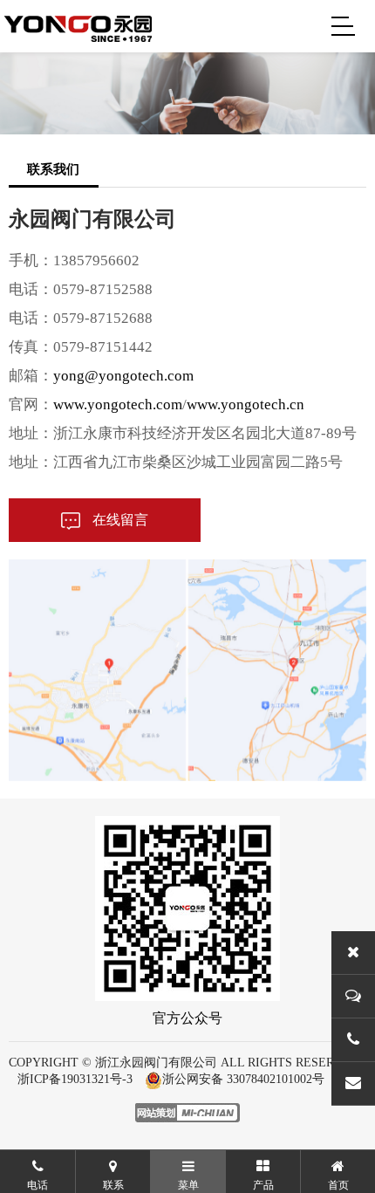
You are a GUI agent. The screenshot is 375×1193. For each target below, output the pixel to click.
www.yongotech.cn (245, 404)
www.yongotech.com (117, 404)
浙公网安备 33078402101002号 (243, 1079)
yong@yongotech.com (123, 375)
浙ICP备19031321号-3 (75, 1079)
